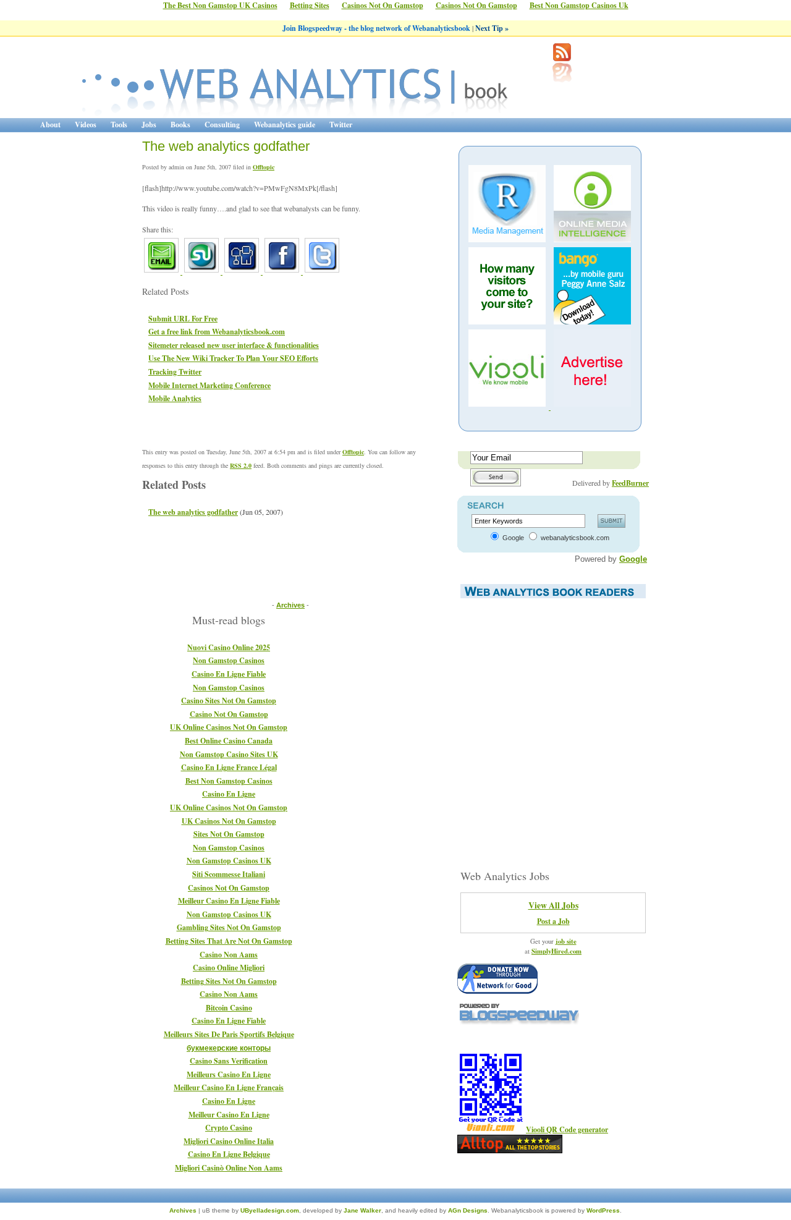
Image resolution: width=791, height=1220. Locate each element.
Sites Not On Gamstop (228, 834)
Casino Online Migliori (228, 967)
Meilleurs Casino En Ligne (229, 1074)
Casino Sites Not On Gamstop (228, 700)
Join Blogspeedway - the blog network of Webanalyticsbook (377, 28)
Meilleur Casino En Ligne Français (229, 1087)
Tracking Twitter (174, 371)
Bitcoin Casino (229, 1007)
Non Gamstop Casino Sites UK (229, 754)
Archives (290, 605)
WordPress (603, 1210)
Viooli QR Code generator (567, 1129)
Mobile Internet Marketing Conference (209, 385)
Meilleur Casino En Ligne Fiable (229, 901)
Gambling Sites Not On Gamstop (229, 927)
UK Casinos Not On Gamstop (229, 821)
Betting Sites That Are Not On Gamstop (229, 941)
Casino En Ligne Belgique (229, 1154)
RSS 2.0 (241, 465)
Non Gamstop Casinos (228, 660)
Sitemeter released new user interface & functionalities (233, 345)
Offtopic (263, 167)
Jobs (149, 124)
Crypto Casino (228, 1127)
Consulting (222, 124)
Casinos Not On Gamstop (228, 888)
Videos (85, 124)
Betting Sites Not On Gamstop (229, 981)
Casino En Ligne (228, 794)
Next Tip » (492, 28)
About (50, 124)
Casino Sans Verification (229, 1061)
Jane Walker (362, 1210)
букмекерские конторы (229, 1048)
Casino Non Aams (229, 954)
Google (633, 559)
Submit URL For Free (183, 318)
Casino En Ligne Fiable (229, 674)
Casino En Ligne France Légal (229, 767)
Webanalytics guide (284, 124)
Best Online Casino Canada (229, 740)
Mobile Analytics (174, 398)
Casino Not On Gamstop (229, 714)
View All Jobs (553, 905)
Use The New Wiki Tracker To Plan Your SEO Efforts (233, 358)
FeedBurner (630, 483)
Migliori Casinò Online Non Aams (228, 1168)
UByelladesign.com (269, 1210)
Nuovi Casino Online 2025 (228, 647)
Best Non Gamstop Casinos (229, 781)
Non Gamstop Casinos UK (229, 860)
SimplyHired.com (556, 951)
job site (566, 941)
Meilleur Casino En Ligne (228, 1114)
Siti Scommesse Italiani (228, 874)
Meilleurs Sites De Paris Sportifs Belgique (229, 1034)
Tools (119, 124)
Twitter (340, 124)
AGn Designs (468, 1210)
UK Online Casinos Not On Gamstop (228, 727)
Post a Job (553, 921)
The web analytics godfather (226, 146)
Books (180, 124)
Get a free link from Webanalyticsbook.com (216, 331)
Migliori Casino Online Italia (229, 1141)
